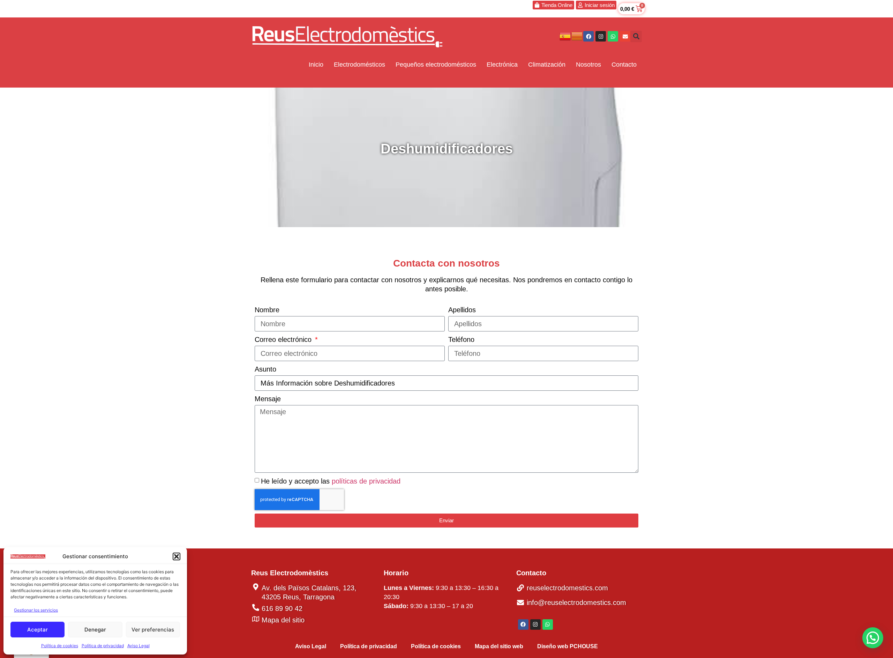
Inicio (316, 64)
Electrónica (502, 64)
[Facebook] (588, 36)
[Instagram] (600, 36)
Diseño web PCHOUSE (567, 646)
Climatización (546, 64)
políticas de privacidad (366, 481)
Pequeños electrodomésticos (436, 64)
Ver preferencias (153, 629)
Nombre (267, 310)
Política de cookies (59, 645)
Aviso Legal (138, 645)
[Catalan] (577, 35)
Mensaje (268, 399)
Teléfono (461, 339)
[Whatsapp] (613, 36)
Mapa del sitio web (499, 646)
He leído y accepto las (330, 481)
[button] (176, 556)
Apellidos (462, 310)
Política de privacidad (103, 645)
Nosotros (588, 64)
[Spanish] (565, 35)
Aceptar (37, 629)
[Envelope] (625, 36)
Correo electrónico (284, 339)
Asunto (265, 369)
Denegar (95, 629)
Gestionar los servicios (36, 610)
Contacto (624, 64)
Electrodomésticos (359, 64)
